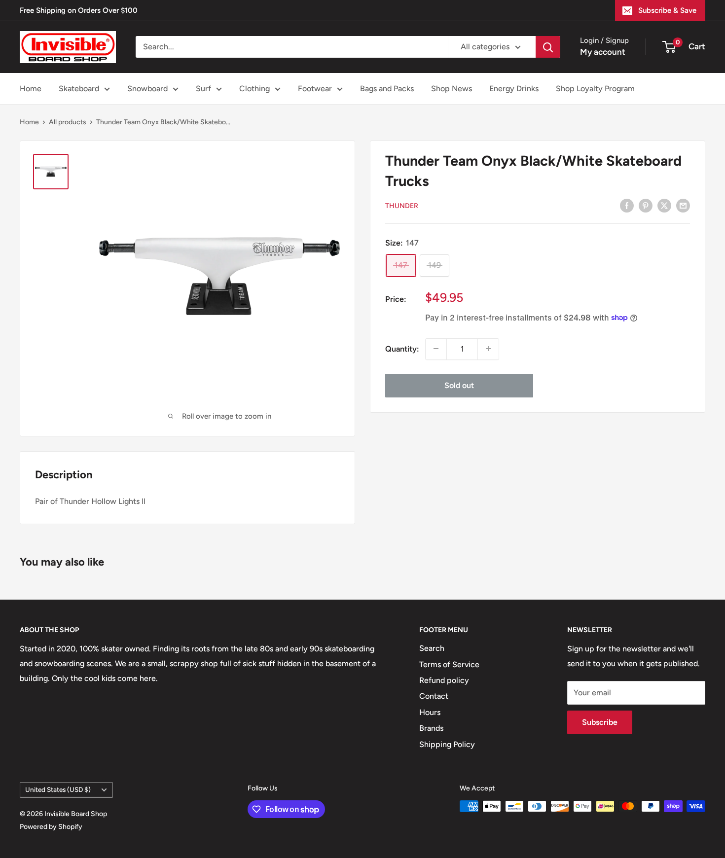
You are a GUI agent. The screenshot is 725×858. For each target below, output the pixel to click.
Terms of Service (449, 664)
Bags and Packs (387, 88)
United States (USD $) (58, 789)
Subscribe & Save (667, 10)
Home (30, 88)
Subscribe (599, 722)
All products (67, 122)
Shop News (451, 88)
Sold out (459, 385)
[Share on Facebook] (627, 205)
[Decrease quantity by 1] (436, 348)
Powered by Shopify (51, 826)
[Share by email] (683, 205)
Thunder (401, 206)
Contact (433, 696)
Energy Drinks (514, 88)
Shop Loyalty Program (595, 88)
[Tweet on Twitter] (664, 205)
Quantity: (402, 349)
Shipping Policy (447, 744)
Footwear (315, 88)
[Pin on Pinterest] (645, 205)
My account (602, 52)
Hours (429, 712)
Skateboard (79, 88)
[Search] (548, 47)
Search (431, 648)
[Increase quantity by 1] (488, 348)
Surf (203, 88)
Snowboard (147, 88)
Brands (431, 728)
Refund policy (444, 680)
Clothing (254, 88)
